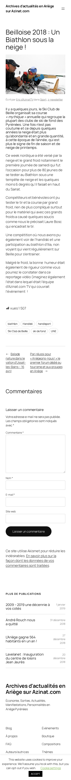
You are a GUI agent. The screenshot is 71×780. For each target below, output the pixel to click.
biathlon (12, 324)
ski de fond (39, 331)
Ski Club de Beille (18, 331)
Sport (43, 99)
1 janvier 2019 (60, 606)
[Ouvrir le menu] (63, 8)
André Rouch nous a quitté (20, 622)
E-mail (10, 494)
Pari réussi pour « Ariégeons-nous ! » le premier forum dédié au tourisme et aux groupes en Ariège (46, 362)
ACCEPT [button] (35, 773)
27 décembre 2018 (59, 638)
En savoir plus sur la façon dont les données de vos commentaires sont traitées (31, 561)
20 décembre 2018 (59, 658)
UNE (53, 331)
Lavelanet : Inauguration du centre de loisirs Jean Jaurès (25, 658)
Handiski (28, 324)
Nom (9, 478)
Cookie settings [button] (51, 768)
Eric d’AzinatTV (24, 99)
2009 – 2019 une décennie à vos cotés (28, 606)
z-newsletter (55, 99)
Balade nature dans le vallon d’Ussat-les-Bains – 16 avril (16, 362)
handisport (44, 324)
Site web (11, 511)
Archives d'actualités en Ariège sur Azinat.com (35, 688)
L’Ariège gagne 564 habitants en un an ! (21, 639)
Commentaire (15, 432)
